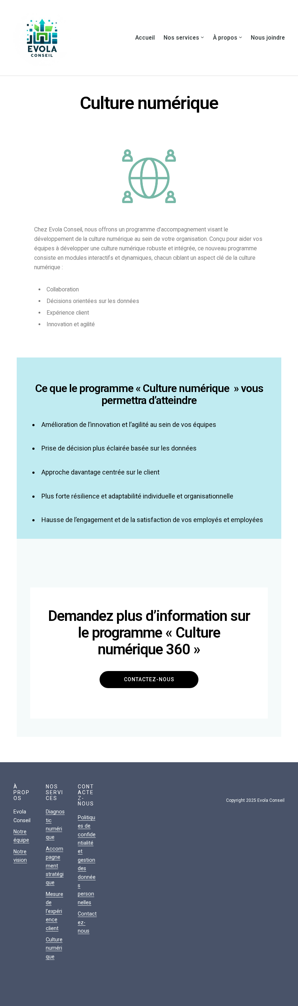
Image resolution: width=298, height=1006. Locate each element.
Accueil (145, 37)
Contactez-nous (149, 679)
